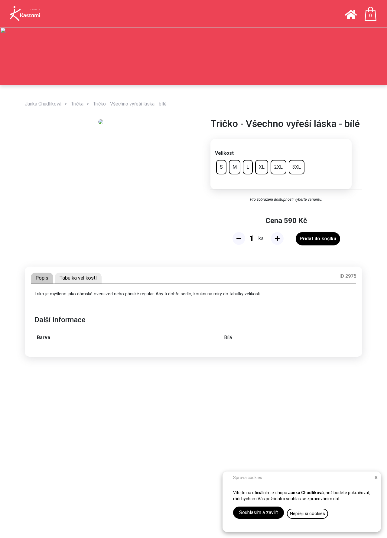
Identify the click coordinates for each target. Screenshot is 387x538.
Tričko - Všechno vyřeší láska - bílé (130, 104)
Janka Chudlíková (43, 104)
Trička (77, 104)
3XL (296, 167)
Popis (42, 278)
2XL (278, 167)
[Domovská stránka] (351, 15)
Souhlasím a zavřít (258, 512)
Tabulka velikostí (78, 278)
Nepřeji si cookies (307, 513)
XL (262, 167)
